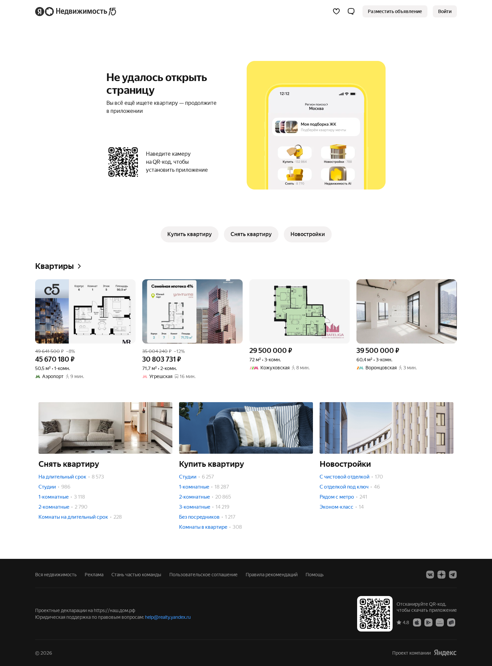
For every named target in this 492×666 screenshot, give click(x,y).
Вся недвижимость (56, 574)
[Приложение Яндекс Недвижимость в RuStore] (451, 622)
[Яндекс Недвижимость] (76, 11)
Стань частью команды (136, 574)
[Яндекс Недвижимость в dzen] (441, 575)
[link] (445, 11)
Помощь (315, 574)
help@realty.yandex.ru (168, 617)
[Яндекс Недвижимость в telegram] (453, 575)
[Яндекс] (445, 653)
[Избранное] (336, 11)
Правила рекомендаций (272, 574)
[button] (351, 11)
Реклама (94, 574)
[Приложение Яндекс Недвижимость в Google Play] (428, 622)
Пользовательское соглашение (203, 574)
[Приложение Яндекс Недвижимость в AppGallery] (440, 622)
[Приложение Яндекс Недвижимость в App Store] (417, 622)
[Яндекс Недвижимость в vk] (430, 575)
